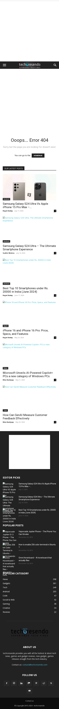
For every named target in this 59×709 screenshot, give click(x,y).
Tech (5, 410)
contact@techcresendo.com (34, 664)
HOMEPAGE (38, 155)
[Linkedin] (21, 683)
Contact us (29, 701)
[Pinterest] (36, 683)
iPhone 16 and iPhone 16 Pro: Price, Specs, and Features (25, 332)
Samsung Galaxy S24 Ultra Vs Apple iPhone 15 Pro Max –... (25, 205)
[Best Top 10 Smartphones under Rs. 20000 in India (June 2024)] (29, 272)
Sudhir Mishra (8, 253)
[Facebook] (6, 683)
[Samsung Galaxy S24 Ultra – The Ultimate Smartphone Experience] (29, 229)
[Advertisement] (29, 30)
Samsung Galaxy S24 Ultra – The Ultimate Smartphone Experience (29, 247)
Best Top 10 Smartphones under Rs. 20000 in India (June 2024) (25, 290)
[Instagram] (14, 683)
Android (6, 199)
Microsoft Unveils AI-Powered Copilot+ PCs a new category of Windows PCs (28, 374)
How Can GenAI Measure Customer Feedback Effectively (25, 416)
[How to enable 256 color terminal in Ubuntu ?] (9, 550)
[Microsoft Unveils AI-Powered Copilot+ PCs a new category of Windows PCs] (29, 356)
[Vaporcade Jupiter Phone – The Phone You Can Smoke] (9, 537)
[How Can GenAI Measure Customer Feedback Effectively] (29, 398)
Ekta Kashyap (8, 380)
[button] (4, 65)
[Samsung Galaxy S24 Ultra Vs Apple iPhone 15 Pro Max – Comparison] (29, 187)
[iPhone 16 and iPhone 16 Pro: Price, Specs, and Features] (29, 314)
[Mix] (29, 683)
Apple (6, 326)
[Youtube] (29, 691)
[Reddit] (43, 683)
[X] (51, 683)
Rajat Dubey (8, 211)
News (5, 368)
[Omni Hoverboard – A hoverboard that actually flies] (9, 566)
